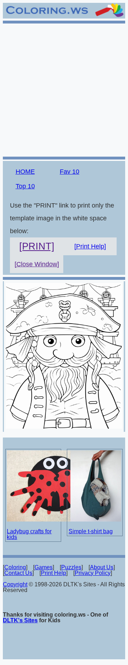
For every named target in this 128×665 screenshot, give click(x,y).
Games (43, 567)
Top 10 (25, 186)
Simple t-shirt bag (91, 531)
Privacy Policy (93, 573)
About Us (101, 567)
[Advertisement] (64, 89)
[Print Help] (90, 246)
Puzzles (71, 567)
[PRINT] (36, 246)
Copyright (15, 584)
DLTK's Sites (20, 620)
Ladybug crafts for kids (29, 534)
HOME (25, 171)
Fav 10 (69, 171)
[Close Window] (37, 264)
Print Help (53, 573)
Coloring (15, 567)
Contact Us (18, 573)
